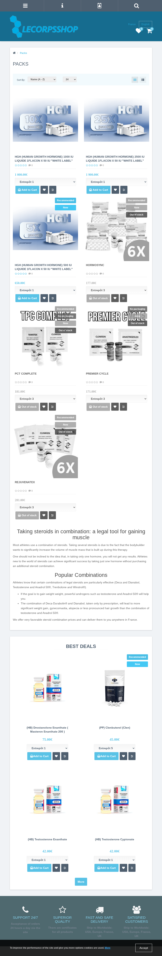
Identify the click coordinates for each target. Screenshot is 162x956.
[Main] (14, 53)
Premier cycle (97, 373)
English (145, 24)
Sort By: (21, 80)
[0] (139, 32)
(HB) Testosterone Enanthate (47, 839)
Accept (143, 947)
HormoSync (95, 265)
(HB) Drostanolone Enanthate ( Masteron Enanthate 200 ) (47, 729)
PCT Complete (26, 373)
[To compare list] (64, 756)
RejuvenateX (25, 482)
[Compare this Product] (52, 190)
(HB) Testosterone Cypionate (114, 839)
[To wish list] (56, 756)
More (81, 881)
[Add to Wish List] (44, 190)
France (132, 24)
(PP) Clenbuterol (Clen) (114, 727)
